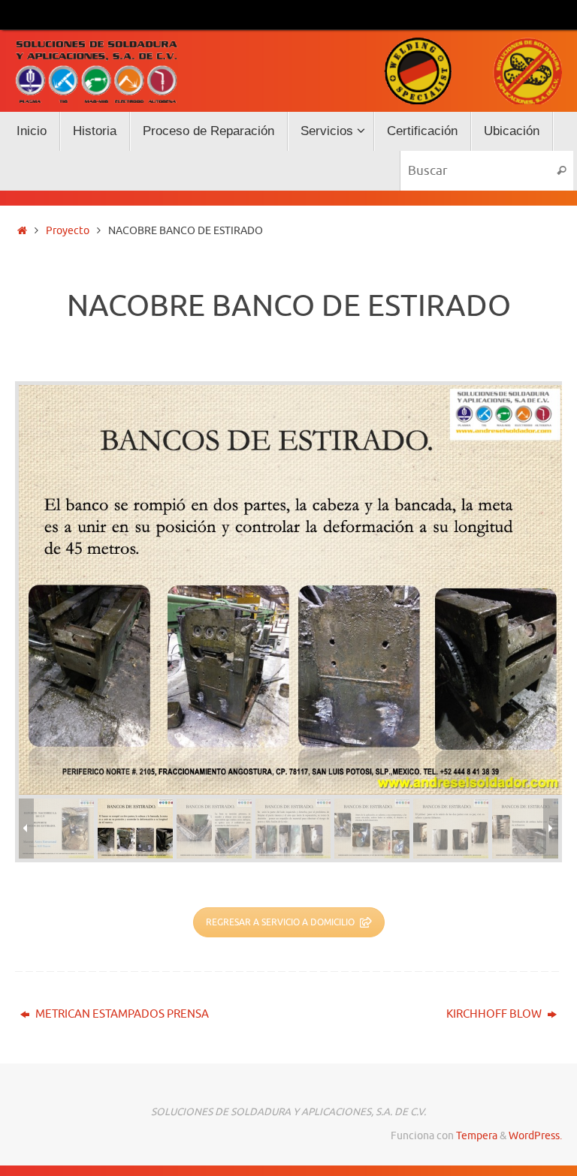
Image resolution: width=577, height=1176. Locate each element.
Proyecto (67, 230)
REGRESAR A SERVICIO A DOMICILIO (280, 922)
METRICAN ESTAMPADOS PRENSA (121, 1014)
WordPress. (535, 1135)
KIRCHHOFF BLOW (495, 1014)
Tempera (476, 1135)
